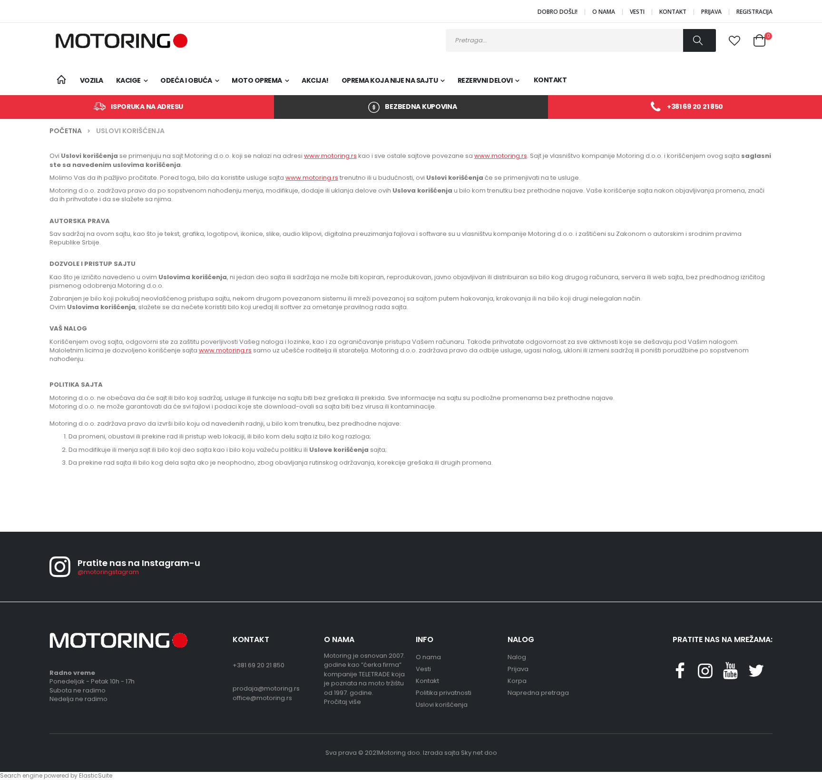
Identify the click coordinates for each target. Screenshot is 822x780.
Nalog (517, 657)
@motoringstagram (108, 571)
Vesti (637, 12)
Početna (65, 131)
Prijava (711, 12)
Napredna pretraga (538, 692)
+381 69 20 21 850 (695, 106)
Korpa (517, 680)
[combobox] (581, 40)
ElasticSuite (95, 775)
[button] (734, 41)
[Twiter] (756, 674)
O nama (603, 12)
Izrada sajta (441, 752)
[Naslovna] (61, 80)
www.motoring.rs (330, 155)
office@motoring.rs (262, 697)
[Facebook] (680, 674)
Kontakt (672, 12)
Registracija (754, 12)
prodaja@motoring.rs (266, 688)
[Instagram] (705, 674)
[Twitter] (731, 674)
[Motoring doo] (118, 40)
